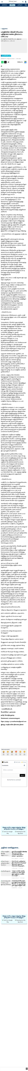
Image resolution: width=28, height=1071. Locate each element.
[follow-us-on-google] (25, 62)
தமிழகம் (20, 5)
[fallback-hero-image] (6, 854)
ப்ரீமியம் (12, 5)
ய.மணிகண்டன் (6, 56)
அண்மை (4, 5)
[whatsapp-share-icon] (2, 63)
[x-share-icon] (5, 63)
